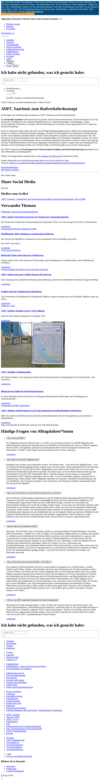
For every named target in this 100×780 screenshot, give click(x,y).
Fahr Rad (10, 42)
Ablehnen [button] (5, 14)
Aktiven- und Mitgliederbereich (19, 756)
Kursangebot (11, 678)
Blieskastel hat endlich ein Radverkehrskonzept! (22, 391)
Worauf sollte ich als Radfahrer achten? (22, 526)
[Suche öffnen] (5, 36)
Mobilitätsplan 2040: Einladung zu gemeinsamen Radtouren (27, 234)
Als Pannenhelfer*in (14, 749)
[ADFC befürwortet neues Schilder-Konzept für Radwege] (24, 269)
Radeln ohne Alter (13, 703)
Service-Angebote (13, 47)
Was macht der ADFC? (16, 438)
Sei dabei (10, 56)
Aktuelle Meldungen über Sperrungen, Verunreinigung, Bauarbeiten (34, 710)
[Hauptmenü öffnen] (7, 36)
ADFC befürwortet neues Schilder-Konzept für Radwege (26, 274)
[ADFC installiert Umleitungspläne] (33, 367)
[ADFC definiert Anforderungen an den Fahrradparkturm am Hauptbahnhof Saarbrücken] (15, 405)
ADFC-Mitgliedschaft (15, 740)
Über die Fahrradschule (16, 675)
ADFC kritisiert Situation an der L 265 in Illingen (23, 311)
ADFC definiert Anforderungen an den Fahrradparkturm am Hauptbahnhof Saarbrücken (41, 410)
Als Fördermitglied (14, 747)
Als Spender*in (12, 742)
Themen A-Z (11, 659)
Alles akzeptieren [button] (27, 14)
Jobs (8, 724)
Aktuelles (10, 40)
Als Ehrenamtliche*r (14, 745)
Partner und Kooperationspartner (19, 687)
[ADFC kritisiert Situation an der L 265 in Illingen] (8, 306)
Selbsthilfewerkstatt (14, 696)
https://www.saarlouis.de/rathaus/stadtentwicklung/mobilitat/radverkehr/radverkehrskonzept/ (47, 163)
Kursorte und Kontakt (15, 680)
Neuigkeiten (11, 643)
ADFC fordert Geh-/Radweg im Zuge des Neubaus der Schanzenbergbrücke (35, 217)
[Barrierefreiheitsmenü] (2, 36)
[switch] (20, 89)
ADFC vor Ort (12, 719)
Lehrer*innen (11, 685)
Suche (9, 66)
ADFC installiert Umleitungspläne (16, 372)
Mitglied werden (13, 24)
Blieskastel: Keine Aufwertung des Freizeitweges (22, 255)
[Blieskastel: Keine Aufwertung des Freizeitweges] (11, 250)
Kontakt (9, 733)
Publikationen (12, 722)
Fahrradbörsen (12, 698)
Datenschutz (11, 769)
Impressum (10, 766)
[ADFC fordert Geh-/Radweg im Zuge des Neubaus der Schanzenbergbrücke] (19, 212)
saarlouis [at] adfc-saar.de (51, 156)
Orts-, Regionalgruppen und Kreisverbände (24, 729)
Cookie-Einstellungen (15, 771)
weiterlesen (10, 454)
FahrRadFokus (12, 52)
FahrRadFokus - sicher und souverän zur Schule (26, 666)
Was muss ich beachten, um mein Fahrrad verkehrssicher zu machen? (34, 493)
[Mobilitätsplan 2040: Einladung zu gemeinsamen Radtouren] (18, 229)
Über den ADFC (13, 717)
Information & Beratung (16, 708)
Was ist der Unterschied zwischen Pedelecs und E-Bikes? (29, 562)
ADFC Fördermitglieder (16, 731)
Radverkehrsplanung (9, 167)
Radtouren (10, 648)
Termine (9, 646)
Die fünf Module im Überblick (18, 669)
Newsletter (10, 29)
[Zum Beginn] (2, 778)
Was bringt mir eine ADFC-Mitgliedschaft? (23, 460)
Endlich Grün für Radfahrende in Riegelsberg (21, 291)
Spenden (9, 26)
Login (8, 59)
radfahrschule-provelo (15, 49)
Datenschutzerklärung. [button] (34, 11)
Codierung (10, 694)
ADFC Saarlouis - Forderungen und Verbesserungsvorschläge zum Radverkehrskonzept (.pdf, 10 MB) (43, 199)
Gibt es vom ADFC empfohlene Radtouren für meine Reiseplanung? (32, 600)
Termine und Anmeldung (16, 682)
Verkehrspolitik (12, 45)
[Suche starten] (4, 83)
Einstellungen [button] (14, 14)
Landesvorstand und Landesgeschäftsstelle (23, 726)
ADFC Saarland (13, 54)
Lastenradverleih (13, 701)
